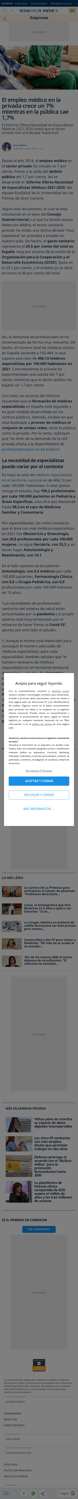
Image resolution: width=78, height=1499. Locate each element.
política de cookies (42, 724)
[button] (39, 771)
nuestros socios (60, 691)
